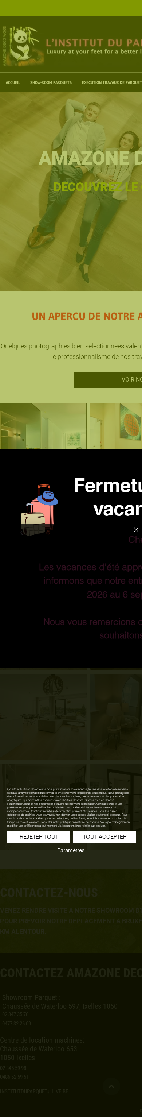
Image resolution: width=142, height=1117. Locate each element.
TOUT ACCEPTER (105, 836)
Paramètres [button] (71, 850)
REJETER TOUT (39, 836)
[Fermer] (132, 534)
